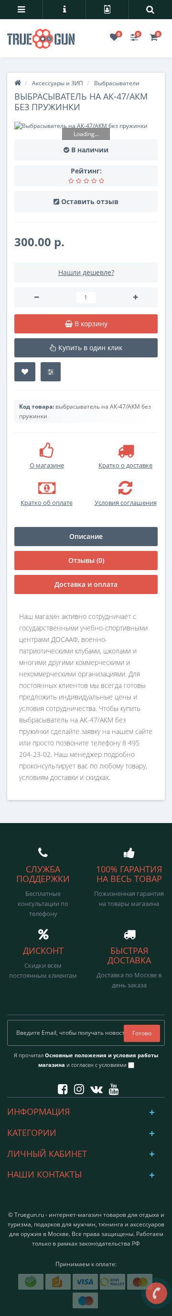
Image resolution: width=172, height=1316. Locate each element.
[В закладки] (24, 371)
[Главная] (17, 83)
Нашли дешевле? (86, 272)
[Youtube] (111, 1087)
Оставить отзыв (89, 201)
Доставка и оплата (86, 584)
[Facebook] (60, 1087)
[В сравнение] (51, 371)
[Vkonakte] (94, 1087)
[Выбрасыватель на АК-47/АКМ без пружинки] (86, 126)
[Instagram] (76, 1087)
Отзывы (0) (86, 560)
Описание (86, 536)
